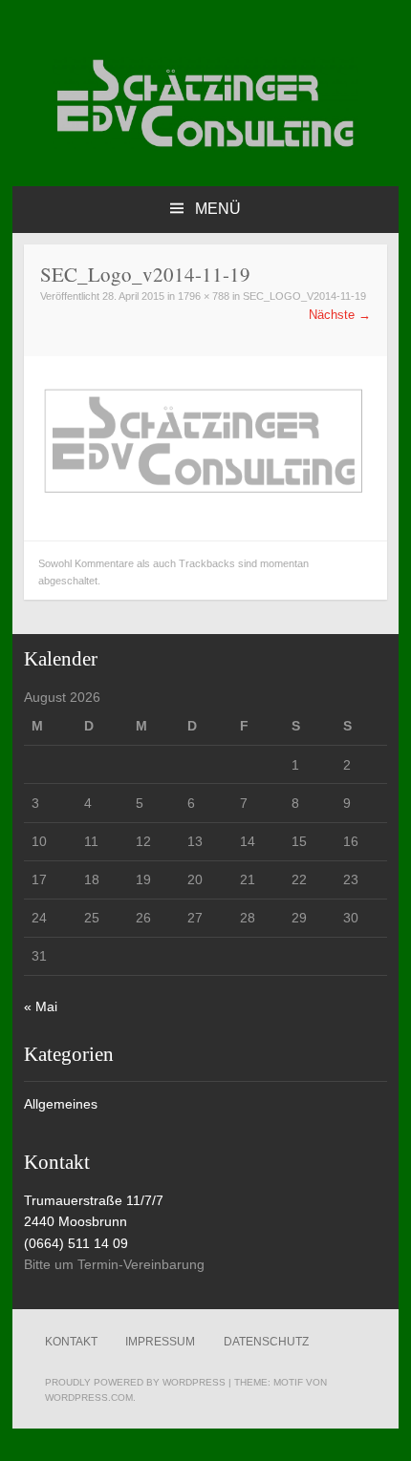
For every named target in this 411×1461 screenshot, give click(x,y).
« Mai (40, 1006)
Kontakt (71, 1341)
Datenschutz (266, 1341)
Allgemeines (60, 1104)
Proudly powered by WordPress (135, 1382)
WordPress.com (89, 1397)
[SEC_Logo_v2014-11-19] (205, 513)
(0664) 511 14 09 (76, 1243)
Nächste (340, 314)
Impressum (160, 1341)
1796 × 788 (203, 296)
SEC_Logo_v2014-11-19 (304, 296)
